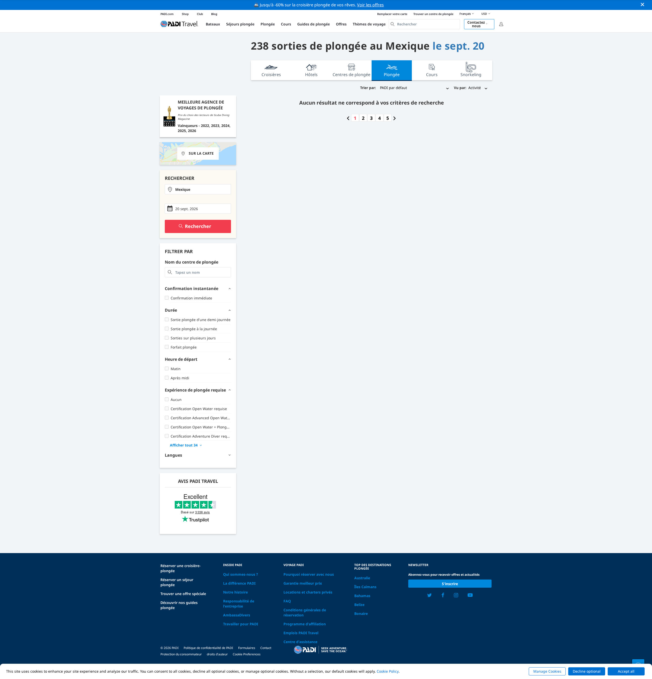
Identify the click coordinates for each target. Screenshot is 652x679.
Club (200, 14)
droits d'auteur (217, 654)
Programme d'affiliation (304, 624)
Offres (341, 24)
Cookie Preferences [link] (247, 654)
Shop (185, 14)
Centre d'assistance (300, 641)
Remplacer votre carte (392, 14)
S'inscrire (450, 583)
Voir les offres (370, 5)
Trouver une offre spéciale (183, 593)
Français (465, 14)
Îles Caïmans (365, 586)
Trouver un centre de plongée (433, 14)
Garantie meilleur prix (302, 583)
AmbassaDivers (236, 615)
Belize (359, 604)
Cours (286, 24)
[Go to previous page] (348, 118)
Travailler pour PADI (240, 624)
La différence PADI (239, 583)
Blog (214, 14)
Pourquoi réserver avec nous (308, 574)
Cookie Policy (388, 671)
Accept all (626, 671)
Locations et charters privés (307, 592)
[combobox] (424, 24)
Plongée (268, 24)
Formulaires (246, 648)
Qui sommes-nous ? (240, 574)
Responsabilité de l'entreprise (238, 604)
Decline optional (587, 671)
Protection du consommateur (181, 654)
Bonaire (361, 613)
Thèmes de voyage (369, 24)
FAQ (287, 601)
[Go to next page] (394, 118)
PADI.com (167, 14)
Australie (362, 577)
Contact (265, 648)
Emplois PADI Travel (300, 632)
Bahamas (362, 595)
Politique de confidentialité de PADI (208, 648)
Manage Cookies (547, 671)
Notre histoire (235, 592)
